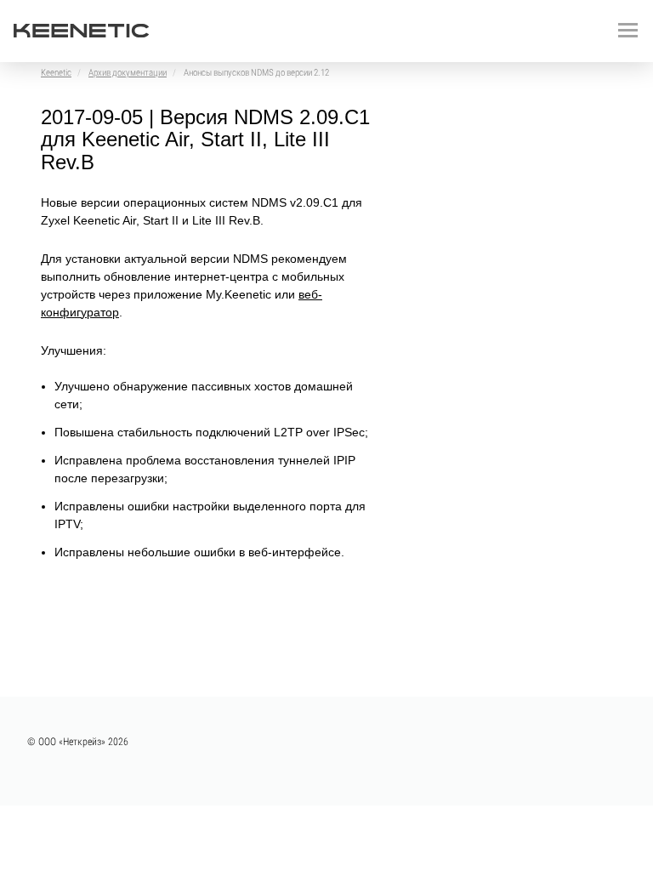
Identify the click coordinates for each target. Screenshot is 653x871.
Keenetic (56, 72)
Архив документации (127, 72)
